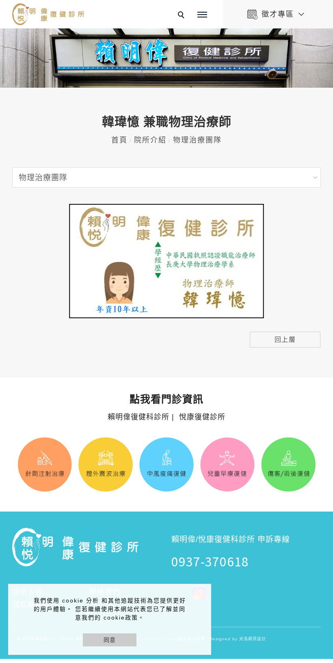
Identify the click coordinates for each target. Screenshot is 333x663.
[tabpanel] (166, 58)
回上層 (285, 339)
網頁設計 (257, 639)
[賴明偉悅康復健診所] (225, 593)
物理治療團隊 (197, 140)
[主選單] (202, 15)
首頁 (119, 140)
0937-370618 (210, 561)
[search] (182, 16)
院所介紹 (150, 140)
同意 (110, 640)
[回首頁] (48, 14)
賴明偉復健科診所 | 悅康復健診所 (166, 407)
